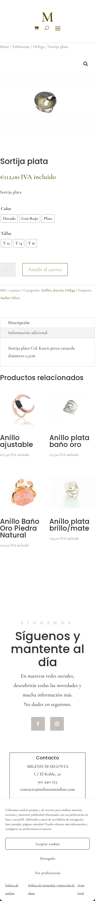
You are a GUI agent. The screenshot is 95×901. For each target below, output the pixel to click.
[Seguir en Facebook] (38, 724)
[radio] (9, 218)
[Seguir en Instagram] (57, 724)
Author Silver (10, 298)
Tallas (6, 233)
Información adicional (28, 332)
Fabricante (21, 46)
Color (6, 208)
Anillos (46, 290)
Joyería (58, 290)
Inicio (4, 46)
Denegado (47, 858)
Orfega (39, 46)
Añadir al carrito (45, 269)
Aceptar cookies (47, 844)
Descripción (19, 322)
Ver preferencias (47, 872)
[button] (86, 64)
